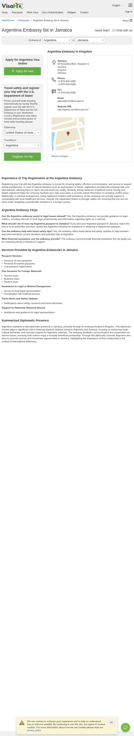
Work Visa (32, 12)
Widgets (71, 12)
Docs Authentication (52, 12)
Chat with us (124, 30)
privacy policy (34, 730)
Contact (84, 12)
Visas (5, 12)
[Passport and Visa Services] (12, 6)
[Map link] (68, 133)
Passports (17, 12)
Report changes (60, 156)
